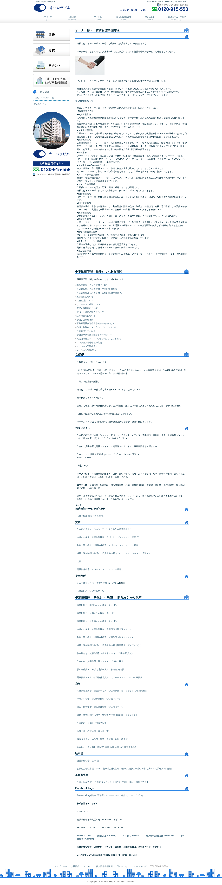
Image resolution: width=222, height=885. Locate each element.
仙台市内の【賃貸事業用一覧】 (91, 591)
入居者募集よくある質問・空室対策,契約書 (97, 289)
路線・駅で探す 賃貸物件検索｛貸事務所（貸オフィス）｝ (105, 637)
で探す (80, 561)
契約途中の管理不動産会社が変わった (94, 335)
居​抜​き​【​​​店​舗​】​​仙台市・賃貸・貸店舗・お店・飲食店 (102, 739)
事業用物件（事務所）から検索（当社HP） (97, 605)
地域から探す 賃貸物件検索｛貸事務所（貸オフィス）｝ (104, 629)
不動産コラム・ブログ (176, 18)
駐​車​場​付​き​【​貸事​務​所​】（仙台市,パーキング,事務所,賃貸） (105, 653)
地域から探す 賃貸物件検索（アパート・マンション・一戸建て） (108, 537)
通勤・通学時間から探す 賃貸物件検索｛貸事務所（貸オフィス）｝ (109, 645)
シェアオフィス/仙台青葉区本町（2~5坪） (97, 583)
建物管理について (85, 300)
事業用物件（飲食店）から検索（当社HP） (97, 621)
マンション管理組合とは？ (89, 346)
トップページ (46, 18)
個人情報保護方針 (124, 18)
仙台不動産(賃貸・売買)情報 (90, 516)
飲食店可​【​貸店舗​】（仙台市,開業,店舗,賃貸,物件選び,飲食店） (107, 747)
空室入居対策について (87, 308)
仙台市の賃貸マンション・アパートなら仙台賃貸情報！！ (104, 529)
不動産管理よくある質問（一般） (92, 285)
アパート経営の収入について (90, 312)
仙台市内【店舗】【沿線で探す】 (93, 723)
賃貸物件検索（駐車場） (88, 760)
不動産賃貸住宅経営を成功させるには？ (96, 323)
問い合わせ (150, 18)
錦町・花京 (100, 768)
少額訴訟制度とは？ (86, 319)
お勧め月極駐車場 (85, 768)
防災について (40, 104)
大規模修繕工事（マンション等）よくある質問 (99, 338)
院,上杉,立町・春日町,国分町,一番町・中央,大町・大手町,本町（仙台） (140, 768)
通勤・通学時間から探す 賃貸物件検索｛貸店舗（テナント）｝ (107, 715)
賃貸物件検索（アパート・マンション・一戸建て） (101, 569)
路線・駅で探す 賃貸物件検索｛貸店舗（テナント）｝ (103, 707)
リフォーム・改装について (89, 304)
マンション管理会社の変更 (89, 342)
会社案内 (72, 18)
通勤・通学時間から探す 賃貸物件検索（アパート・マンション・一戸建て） (114, 553)
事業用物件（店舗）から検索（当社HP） (96, 613)
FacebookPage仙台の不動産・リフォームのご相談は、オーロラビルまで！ (112, 795)
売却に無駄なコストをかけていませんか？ (97, 327)
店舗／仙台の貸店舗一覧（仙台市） (94, 731)
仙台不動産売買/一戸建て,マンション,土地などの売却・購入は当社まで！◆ (113, 782)
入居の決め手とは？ (86, 331)
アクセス (98, 18)
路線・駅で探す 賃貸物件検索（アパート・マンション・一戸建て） (109, 545)
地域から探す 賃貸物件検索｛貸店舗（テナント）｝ (102, 699)
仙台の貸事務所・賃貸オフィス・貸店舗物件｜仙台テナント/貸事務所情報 (112, 691)
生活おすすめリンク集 (44, 98)
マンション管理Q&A (86, 350)
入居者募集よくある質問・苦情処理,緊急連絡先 (99, 293)
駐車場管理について (86, 316)
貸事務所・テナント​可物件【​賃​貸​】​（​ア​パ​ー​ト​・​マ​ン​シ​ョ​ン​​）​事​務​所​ (109, 677)
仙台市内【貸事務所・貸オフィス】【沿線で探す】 (101, 661)
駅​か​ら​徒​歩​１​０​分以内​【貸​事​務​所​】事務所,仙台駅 (100, 669)
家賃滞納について (85, 297)
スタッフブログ (139, 866)
